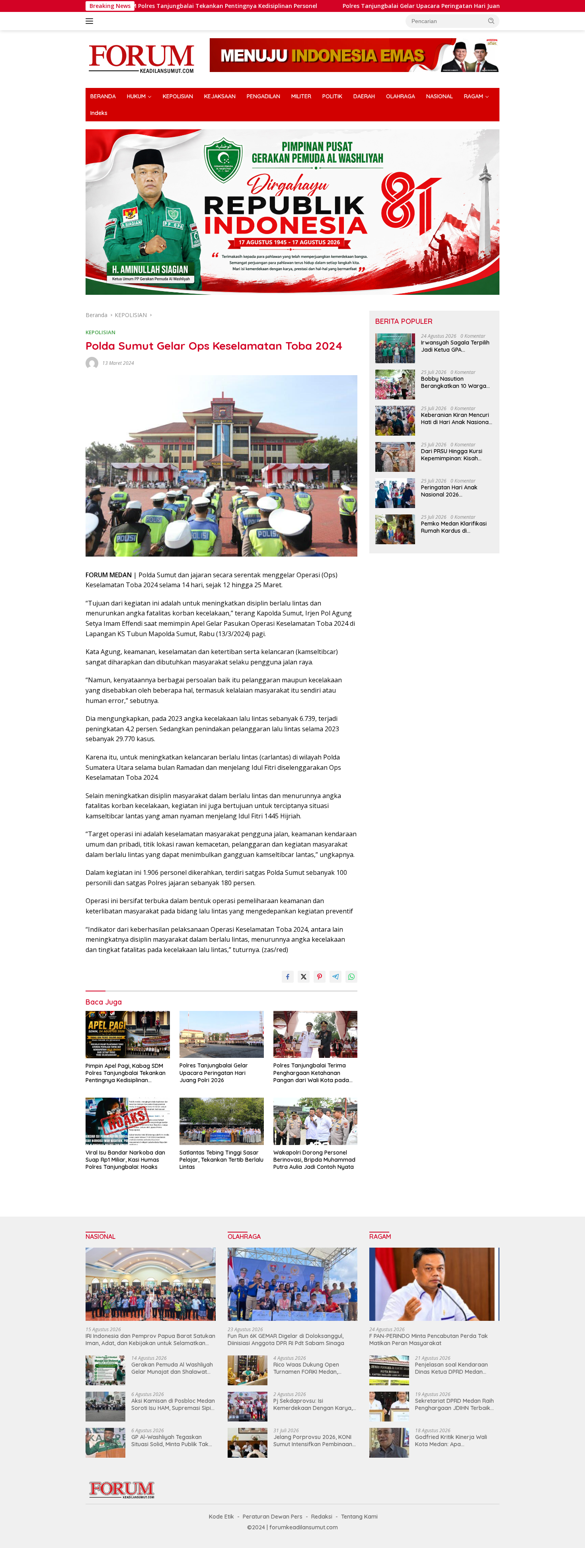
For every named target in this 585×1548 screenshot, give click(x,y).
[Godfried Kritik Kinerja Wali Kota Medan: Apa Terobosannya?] (389, 1443)
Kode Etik (221, 1516)
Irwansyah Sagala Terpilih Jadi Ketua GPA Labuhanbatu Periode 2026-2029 (455, 346)
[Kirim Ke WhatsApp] (351, 977)
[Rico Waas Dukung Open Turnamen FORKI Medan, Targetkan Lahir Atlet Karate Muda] (247, 1370)
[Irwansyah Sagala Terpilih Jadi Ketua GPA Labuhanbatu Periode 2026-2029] (395, 348)
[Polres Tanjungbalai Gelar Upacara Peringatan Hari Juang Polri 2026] (221, 1034)
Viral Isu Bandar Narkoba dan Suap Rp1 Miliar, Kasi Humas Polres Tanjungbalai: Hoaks (125, 1159)
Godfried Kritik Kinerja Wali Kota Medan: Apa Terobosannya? (451, 1440)
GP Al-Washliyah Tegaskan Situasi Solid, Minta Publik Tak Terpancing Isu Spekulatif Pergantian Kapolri (170, 1440)
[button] (491, 20)
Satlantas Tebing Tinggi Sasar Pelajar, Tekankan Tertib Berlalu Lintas (221, 1159)
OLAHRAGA (400, 96)
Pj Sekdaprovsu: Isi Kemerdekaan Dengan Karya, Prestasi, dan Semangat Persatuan (313, 1404)
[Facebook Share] (288, 977)
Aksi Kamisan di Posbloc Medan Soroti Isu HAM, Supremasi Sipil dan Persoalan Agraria (173, 1404)
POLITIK (332, 96)
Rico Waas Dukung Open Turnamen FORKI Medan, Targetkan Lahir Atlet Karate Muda (311, 1368)
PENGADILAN (263, 96)
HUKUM (136, 96)
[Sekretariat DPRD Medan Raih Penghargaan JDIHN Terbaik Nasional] (389, 1406)
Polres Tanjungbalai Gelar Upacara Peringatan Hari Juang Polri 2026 (358, 6)
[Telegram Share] (335, 977)
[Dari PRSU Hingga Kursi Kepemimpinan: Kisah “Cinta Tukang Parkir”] (395, 457)
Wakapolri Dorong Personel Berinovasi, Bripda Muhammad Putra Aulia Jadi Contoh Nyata (314, 1159)
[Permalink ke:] (92, 362)
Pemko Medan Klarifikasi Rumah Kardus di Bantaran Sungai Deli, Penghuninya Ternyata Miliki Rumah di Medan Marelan (454, 527)
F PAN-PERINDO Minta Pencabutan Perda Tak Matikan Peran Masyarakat (428, 1339)
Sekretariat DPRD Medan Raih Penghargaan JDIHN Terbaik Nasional (454, 1404)
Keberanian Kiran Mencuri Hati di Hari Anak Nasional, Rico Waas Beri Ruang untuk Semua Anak (456, 418)
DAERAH (364, 96)
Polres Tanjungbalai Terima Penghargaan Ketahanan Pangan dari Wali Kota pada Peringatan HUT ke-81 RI (311, 1073)
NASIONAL (439, 96)
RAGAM (473, 96)
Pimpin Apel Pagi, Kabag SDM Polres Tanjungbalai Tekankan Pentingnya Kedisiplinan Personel (126, 1073)
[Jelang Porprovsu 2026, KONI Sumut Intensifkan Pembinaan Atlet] (247, 1443)
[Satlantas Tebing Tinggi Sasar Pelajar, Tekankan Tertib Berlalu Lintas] (221, 1121)
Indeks (98, 113)
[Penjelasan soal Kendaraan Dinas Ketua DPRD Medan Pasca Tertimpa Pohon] (389, 1370)
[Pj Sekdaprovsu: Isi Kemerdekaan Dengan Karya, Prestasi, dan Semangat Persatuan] (247, 1406)
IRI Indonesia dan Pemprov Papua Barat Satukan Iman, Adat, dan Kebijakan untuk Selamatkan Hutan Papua (150, 1339)
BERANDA (103, 96)
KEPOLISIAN (178, 96)
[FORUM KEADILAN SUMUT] (141, 58)
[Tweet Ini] (304, 977)
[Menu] (91, 21)
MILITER (301, 96)
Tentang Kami (359, 1516)
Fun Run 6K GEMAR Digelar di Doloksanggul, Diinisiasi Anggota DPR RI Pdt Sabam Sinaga (286, 1339)
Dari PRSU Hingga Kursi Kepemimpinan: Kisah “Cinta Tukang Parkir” (451, 455)
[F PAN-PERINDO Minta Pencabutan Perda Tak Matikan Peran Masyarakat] (434, 1284)
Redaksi (321, 1516)
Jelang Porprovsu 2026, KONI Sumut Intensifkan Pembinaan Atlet (312, 1440)
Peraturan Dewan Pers (272, 1516)
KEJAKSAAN (220, 96)
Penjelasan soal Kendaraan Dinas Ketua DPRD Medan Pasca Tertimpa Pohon (451, 1368)
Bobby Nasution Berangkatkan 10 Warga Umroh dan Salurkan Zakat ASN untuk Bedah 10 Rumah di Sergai (456, 382)
